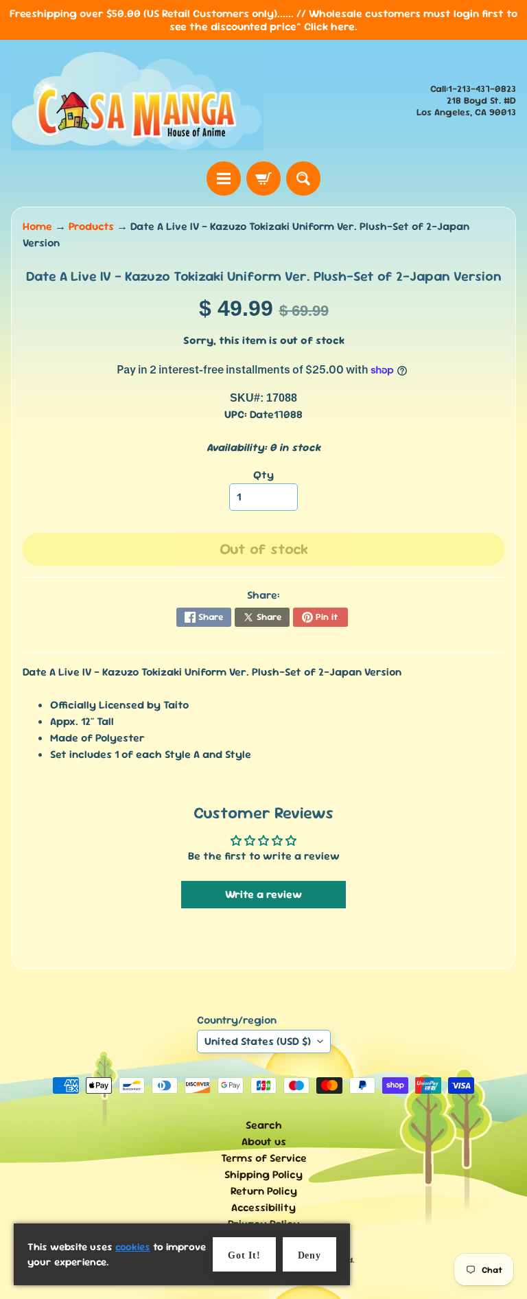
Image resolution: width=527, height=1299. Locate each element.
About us (264, 1141)
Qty (263, 475)
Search (264, 1125)
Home (37, 226)
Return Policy (264, 1191)
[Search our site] (303, 178)
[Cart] (263, 178)
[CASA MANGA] (137, 100)
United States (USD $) (257, 1041)
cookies (132, 1246)
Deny (309, 1255)
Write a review (263, 894)
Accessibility (263, 1207)
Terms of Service (264, 1158)
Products (91, 226)
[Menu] (224, 178)
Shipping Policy (263, 1174)
